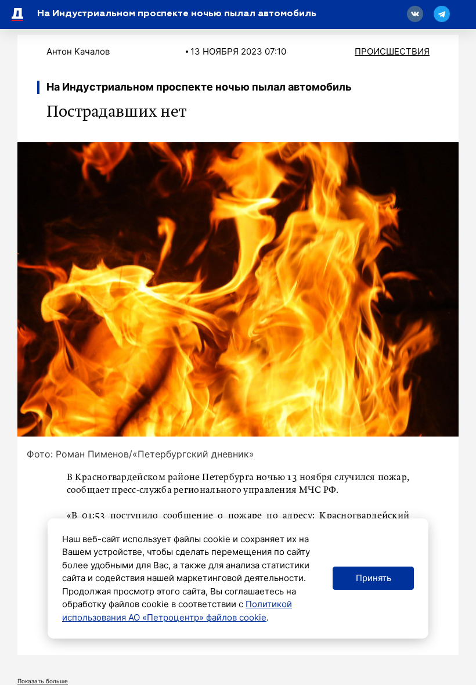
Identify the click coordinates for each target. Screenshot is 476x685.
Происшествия (392, 51)
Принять (373, 577)
